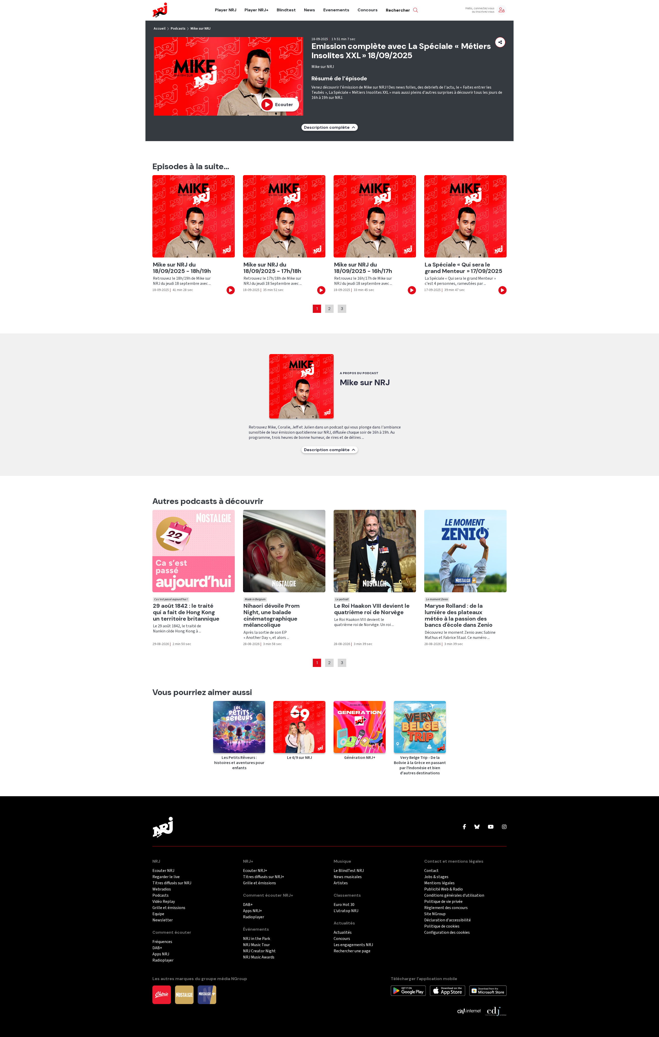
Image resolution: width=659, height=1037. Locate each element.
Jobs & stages (436, 877)
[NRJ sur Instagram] (504, 827)
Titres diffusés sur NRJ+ (263, 877)
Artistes (341, 883)
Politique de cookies (441, 926)
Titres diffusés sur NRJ (171, 883)
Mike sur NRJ (200, 28)
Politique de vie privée (443, 901)
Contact (431, 870)
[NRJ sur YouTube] (491, 827)
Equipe (158, 914)
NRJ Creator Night (259, 951)
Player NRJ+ (256, 10)
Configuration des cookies (447, 932)
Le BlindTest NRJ (349, 870)
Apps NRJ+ (252, 911)
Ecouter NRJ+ (255, 870)
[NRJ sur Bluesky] (477, 827)
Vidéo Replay (163, 901)
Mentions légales (439, 883)
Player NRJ (225, 10)
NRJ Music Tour (256, 945)
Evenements (336, 10)
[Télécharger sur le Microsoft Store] (488, 990)
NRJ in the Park (256, 938)
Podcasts (178, 28)
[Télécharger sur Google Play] (408, 990)
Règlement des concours (446, 908)
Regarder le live (166, 877)
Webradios (161, 889)
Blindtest (286, 10)
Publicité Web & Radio (443, 889)
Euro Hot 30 (344, 904)
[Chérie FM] (161, 994)
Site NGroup (435, 914)
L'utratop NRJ (346, 911)
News (309, 10)
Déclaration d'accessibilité (447, 920)
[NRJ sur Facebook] (464, 827)
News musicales (348, 877)
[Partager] (500, 42)
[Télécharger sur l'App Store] (447, 990)
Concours (368, 10)
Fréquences (162, 942)
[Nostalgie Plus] (207, 994)
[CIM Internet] (469, 1011)
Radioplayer (163, 960)
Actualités (343, 932)
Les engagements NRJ (353, 945)
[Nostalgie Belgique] (184, 994)
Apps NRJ (160, 954)
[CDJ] (496, 1011)
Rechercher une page (352, 951)
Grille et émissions (168, 908)
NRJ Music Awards (258, 957)
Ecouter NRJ (163, 870)
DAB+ (157, 948)
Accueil (160, 28)
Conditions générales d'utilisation (454, 895)
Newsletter (162, 920)
